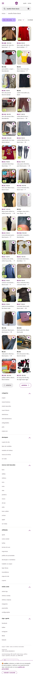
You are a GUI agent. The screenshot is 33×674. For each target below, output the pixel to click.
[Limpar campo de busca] (28, 9)
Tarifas (3, 543)
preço (20, 20)
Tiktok (3, 636)
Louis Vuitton (5, 511)
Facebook (4, 623)
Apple (3, 519)
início (3, 13)
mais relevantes (7, 20)
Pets (3, 427)
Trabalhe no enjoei (7, 564)
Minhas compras (6, 600)
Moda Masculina (6, 406)
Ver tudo (4, 459)
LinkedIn (4, 640)
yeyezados (5, 608)
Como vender (5, 539)
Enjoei (3, 398)
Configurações (6, 612)
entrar (29, 3)
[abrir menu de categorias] (3, 3)
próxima (24, 385)
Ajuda (3, 535)
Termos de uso (6, 547)
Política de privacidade (8, 555)
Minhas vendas (6, 596)
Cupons (4, 580)
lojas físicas (5, 568)
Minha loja (5, 591)
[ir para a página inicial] (16, 4)
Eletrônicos (5, 414)
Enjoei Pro (5, 431)
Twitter (3, 627)
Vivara (3, 499)
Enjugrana (5, 604)
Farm (3, 470)
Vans (3, 486)
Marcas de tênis (6, 454)
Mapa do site (5, 576)
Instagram (4, 631)
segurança (5, 551)
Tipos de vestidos (7, 446)
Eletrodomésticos (7, 419)
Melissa (4, 478)
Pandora (4, 495)
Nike (3, 490)
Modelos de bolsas (7, 450)
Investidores (5, 572)
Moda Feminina (6, 402)
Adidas (4, 474)
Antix (3, 507)
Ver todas (4, 524)
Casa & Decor (5, 410)
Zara (3, 482)
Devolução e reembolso (8, 560)
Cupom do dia (6, 442)
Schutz (4, 515)
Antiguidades (5, 423)
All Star (4, 503)
